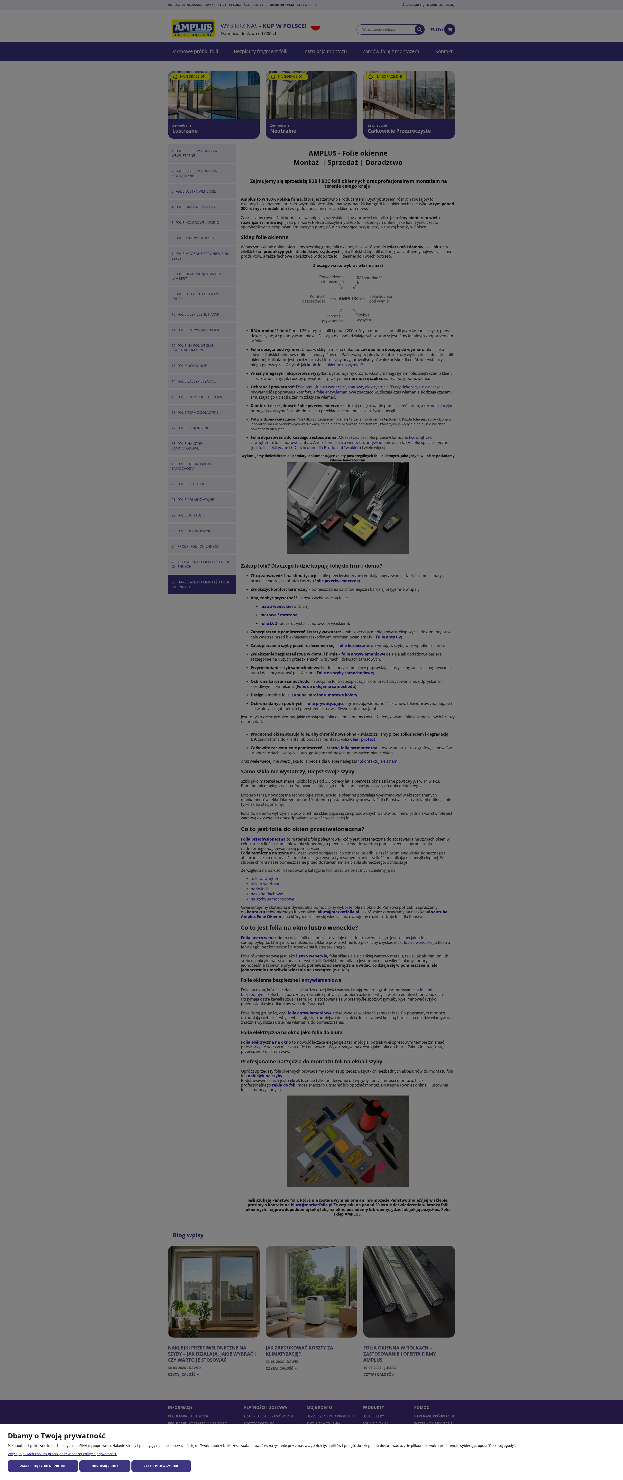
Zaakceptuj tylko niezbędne (43, 1466)
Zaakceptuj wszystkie (161, 1466)
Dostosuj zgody (105, 1466)
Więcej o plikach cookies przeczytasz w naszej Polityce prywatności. (62, 1454)
